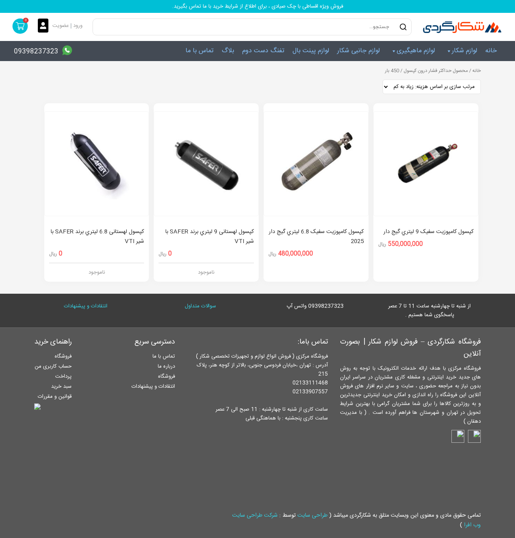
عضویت (60, 25)
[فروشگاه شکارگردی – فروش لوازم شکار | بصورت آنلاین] (460, 27)
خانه (491, 50)
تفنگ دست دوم (263, 50)
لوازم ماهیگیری (416, 50)
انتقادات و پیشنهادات (85, 306)
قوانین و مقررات (55, 396)
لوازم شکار (464, 50)
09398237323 (36, 51)
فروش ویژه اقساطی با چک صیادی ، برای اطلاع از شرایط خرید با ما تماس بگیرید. (257, 6)
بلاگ (228, 50)
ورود (77, 25)
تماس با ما (199, 50)
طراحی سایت (312, 515)
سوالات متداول (200, 306)
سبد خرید (61, 386)
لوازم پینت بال (311, 50)
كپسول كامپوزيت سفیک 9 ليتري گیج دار (428, 232)
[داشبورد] (45, 26)
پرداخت (63, 376)
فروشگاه (166, 376)
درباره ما (166, 366)
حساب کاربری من (53, 366)
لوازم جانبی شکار (358, 50)
